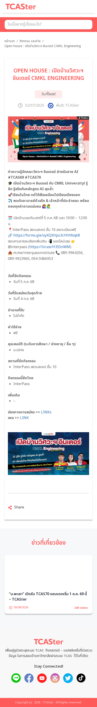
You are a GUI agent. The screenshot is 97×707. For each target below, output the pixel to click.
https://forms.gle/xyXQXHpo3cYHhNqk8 (46, 235)
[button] (83, 8)
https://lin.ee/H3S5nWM (49, 247)
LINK (24, 418)
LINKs (46, 412)
